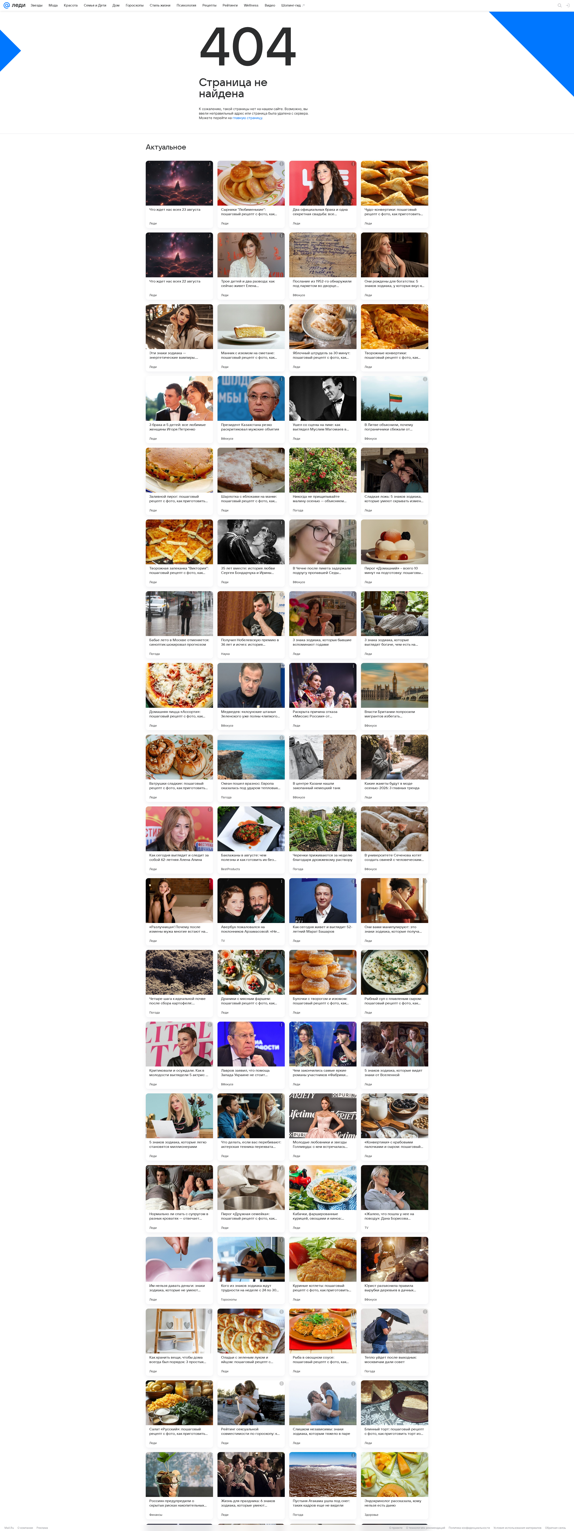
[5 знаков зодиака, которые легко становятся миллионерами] (179, 1127)
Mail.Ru (9, 1527)
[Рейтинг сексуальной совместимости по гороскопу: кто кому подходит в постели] (251, 1414)
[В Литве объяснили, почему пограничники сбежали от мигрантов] (394, 409)
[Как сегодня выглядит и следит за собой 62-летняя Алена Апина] (179, 840)
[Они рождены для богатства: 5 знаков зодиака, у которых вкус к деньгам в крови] (394, 266)
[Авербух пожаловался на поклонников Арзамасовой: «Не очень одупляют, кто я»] (251, 911)
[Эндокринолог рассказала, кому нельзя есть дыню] (394, 1485)
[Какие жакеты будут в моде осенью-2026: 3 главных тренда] (394, 768)
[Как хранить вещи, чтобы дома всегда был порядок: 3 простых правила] (179, 1342)
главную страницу (247, 118)
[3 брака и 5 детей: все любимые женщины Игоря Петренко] (179, 409)
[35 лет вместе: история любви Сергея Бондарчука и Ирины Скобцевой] (251, 553)
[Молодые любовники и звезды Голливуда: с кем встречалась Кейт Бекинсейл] (323, 1127)
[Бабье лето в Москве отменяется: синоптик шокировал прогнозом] (179, 624)
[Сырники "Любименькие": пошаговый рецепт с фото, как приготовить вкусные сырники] (251, 194)
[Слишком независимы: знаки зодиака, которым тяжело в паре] (323, 1414)
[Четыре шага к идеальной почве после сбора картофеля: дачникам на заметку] (179, 983)
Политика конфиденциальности (469, 1527)
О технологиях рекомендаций (425, 1527)
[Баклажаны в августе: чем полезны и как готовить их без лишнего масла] (251, 840)
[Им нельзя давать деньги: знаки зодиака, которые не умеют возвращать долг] (179, 1270)
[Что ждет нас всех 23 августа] (179, 194)
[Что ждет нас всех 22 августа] (179, 266)
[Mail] (7, 5)
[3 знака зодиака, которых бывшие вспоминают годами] (323, 624)
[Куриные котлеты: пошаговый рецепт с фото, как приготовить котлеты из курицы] (323, 1270)
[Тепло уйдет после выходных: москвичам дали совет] (394, 1342)
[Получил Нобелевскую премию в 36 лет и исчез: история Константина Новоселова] (251, 624)
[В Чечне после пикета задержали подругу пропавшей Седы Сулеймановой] (323, 553)
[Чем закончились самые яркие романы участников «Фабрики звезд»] (323, 1055)
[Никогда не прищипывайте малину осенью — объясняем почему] (323, 481)
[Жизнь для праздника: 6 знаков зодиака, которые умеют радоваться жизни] (251, 1485)
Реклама (42, 1527)
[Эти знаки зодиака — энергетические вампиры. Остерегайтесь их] (179, 337)
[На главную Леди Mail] (17, 5)
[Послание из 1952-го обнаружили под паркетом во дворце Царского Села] (323, 266)
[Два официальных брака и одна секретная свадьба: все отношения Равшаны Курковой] (323, 194)
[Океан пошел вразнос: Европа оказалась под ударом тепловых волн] (251, 768)
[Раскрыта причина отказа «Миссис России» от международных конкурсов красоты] (323, 696)
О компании (25, 1527)
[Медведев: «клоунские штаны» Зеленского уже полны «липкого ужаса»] (251, 696)
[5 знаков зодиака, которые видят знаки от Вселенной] (394, 1055)
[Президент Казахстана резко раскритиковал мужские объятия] (251, 409)
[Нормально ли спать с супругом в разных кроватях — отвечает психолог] (179, 1198)
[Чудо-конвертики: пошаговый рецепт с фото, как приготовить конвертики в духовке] (394, 194)
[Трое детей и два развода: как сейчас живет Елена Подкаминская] (251, 266)
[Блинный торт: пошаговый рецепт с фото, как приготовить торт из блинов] (394, 1414)
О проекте (395, 1527)
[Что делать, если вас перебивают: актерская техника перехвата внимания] (251, 1127)
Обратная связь (555, 1527)
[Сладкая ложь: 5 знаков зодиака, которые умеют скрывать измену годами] (394, 481)
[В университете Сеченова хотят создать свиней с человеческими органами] (394, 840)
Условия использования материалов (517, 1527)
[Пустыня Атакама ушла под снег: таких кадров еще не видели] (323, 1485)
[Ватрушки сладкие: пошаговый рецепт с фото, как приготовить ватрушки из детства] (179, 768)
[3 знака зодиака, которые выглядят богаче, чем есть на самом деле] (394, 624)
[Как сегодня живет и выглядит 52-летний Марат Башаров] (323, 911)
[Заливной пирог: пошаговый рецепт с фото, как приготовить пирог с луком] (179, 481)
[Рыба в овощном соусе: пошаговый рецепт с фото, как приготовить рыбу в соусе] (323, 1342)
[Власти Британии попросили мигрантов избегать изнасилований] (394, 696)
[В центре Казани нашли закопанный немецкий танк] (323, 768)
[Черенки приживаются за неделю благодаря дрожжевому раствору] (323, 840)
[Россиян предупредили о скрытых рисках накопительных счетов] (179, 1485)
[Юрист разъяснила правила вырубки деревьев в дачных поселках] (394, 1270)
